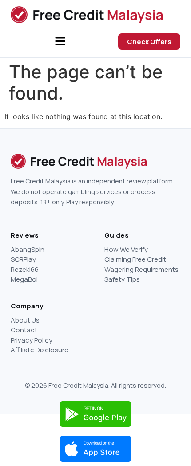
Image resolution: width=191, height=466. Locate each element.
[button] (60, 41)
